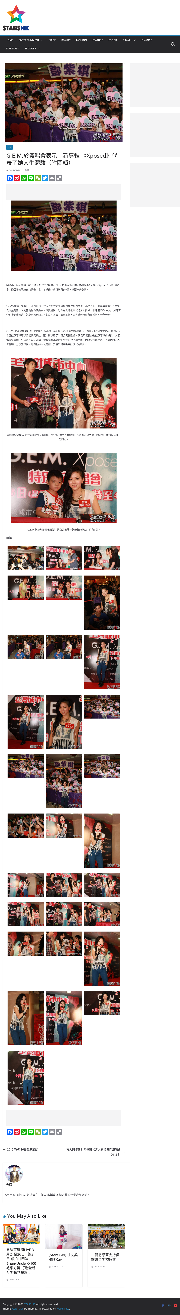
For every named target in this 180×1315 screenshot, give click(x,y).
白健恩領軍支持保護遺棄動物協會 (105, 1257)
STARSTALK (12, 48)
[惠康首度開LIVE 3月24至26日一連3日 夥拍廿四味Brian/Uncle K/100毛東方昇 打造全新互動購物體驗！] (21, 1227)
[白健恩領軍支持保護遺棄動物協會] (106, 1227)
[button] (41, 40)
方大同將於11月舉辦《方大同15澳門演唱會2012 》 (93, 1152)
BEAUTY (65, 40)
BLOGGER (30, 48)
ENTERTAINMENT (29, 40)
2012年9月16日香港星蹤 (22, 1149)
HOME (9, 40)
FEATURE (97, 40)
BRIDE (52, 40)
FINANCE (147, 40)
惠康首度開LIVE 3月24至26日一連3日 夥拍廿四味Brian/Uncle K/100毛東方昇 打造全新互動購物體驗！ (21, 1261)
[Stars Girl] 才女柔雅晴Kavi (63, 1257)
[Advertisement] (70, 192)
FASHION (81, 40)
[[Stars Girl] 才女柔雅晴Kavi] (63, 1227)
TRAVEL (127, 40)
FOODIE (112, 40)
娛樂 (9, 147)
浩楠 (27, 170)
